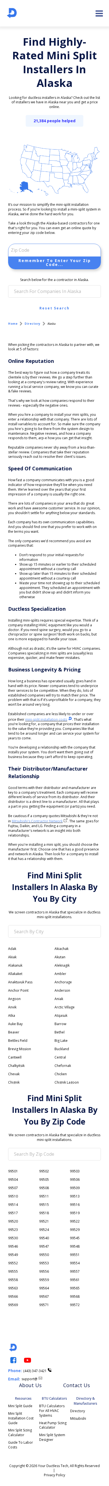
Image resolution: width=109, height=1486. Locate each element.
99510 (13, 1196)
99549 (13, 1254)
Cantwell (15, 1057)
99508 (44, 1188)
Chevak (14, 1074)
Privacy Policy (54, 1475)
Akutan (59, 957)
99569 (13, 1304)
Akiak (12, 957)
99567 (44, 1296)
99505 (44, 1179)
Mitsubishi (78, 1418)
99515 (44, 1204)
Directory (33, 324)
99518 (44, 1213)
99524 (44, 1229)
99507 (13, 1188)
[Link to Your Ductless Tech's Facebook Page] (13, 1360)
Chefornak (62, 1065)
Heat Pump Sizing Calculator (53, 1425)
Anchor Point (18, 990)
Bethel (59, 1032)
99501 (13, 1171)
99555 (13, 1271)
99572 (75, 1304)
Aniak (58, 998)
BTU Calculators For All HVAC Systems (52, 1411)
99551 (75, 1254)
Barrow (60, 1023)
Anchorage (63, 982)
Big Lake (61, 1040)
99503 (75, 1171)
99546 (13, 1246)
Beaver (13, 1032)
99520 (13, 1221)
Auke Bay (15, 1023)
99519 (75, 1213)
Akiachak (61, 948)
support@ (29, 1379)
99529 (75, 1229)
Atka (11, 1015)
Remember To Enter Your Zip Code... (54, 262)
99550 (44, 1254)
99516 (75, 1204)
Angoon (14, 998)
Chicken (60, 1074)
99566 (13, 1296)
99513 (75, 1196)
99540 (44, 1238)
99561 (75, 1279)
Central (60, 1057)
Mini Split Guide (20, 1406)
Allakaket (15, 973)
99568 (75, 1296)
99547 (44, 1246)
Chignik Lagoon (66, 1082)
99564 (44, 1288)
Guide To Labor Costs (21, 1445)
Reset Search (54, 308)
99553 (44, 1263)
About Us (30, 1385)
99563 (13, 1288)
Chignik (14, 1082)
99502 (44, 1171)
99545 (75, 1238)
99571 (44, 1304)
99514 (13, 1204)
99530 (13, 1238)
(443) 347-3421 (35, 1370)
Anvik (12, 1007)
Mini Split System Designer (52, 1437)
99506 (75, 1179)
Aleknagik (62, 965)
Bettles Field (17, 1040)
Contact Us (76, 1385)
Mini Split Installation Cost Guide (21, 1418)
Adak (12, 948)
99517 (13, 1213)
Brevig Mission (19, 1049)
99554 (75, 1263)
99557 (75, 1271)
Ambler (60, 973)
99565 (75, 1288)
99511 (44, 1196)
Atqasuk (60, 1015)
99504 (13, 1179)
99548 (75, 1246)
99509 (75, 1188)
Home (13, 324)
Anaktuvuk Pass (20, 982)
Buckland (61, 1049)
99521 (44, 1221)
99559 (44, 1279)
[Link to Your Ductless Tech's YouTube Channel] (27, 1360)
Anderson (62, 990)
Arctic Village (64, 1007)
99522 (75, 1221)
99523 (13, 1229)
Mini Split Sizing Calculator (20, 1432)
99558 (13, 1279)
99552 (13, 1263)
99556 (44, 1271)
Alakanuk (15, 965)
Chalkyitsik (16, 1065)
